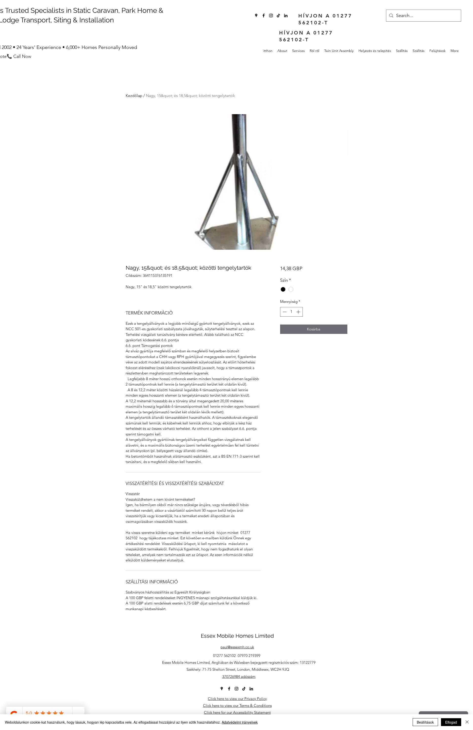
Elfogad (451, 722)
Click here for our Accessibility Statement (237, 712)
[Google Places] (256, 15)
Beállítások (425, 722)
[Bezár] (467, 722)
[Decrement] (284, 311)
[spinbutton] (291, 311)
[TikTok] (278, 15)
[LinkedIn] (285, 15)
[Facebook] (263, 15)
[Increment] (298, 311)
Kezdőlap (134, 95)
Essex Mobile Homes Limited (237, 636)
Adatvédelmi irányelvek (240, 722)
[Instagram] (271, 15)
